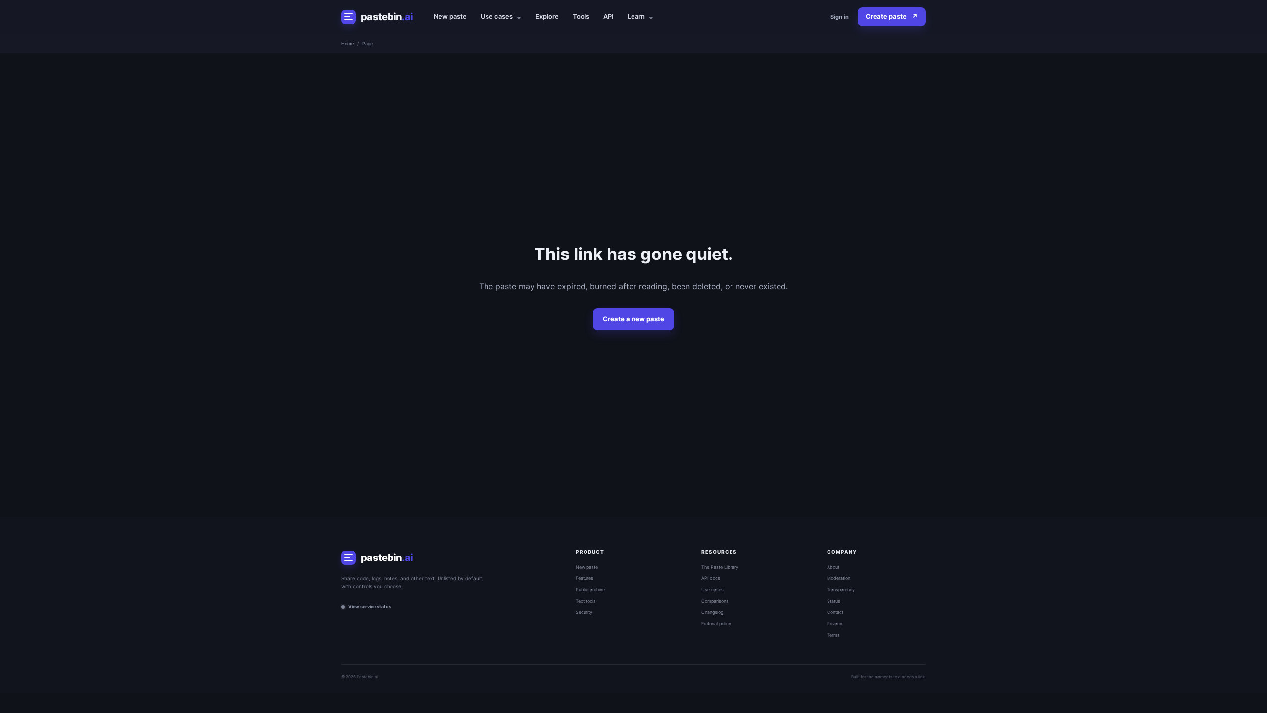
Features (584, 578)
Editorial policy (716, 623)
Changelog (712, 612)
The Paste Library (719, 567)
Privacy (834, 623)
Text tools (586, 601)
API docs (710, 578)
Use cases (501, 16)
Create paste (892, 16)
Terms (833, 635)
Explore (547, 16)
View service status (369, 606)
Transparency (841, 589)
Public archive (590, 589)
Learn (641, 16)
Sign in (839, 16)
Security (584, 612)
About (833, 567)
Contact (835, 612)
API (608, 16)
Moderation (838, 578)
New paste (450, 16)
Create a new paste (633, 319)
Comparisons (715, 601)
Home (347, 43)
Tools (581, 16)
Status (833, 601)
